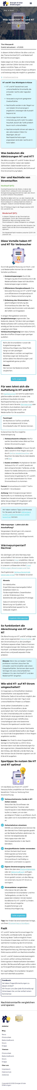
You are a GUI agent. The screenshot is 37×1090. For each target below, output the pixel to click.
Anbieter (5, 1026)
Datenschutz (6, 1072)
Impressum (6, 1069)
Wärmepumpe (26, 404)
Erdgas (4, 1046)
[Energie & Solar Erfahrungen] (6, 3)
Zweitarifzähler (26, 639)
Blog (5, 10)
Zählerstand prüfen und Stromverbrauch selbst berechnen (17, 514)
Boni (10, 459)
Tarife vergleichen (18, 379)
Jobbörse (5, 1075)
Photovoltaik (6, 1037)
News (4, 1034)
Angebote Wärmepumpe (18, 618)
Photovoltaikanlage (27, 869)
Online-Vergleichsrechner (20, 453)
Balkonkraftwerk (17, 872)
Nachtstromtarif (10, 394)
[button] (31, 3)
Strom (12, 10)
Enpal (16, 560)
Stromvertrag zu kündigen (19, 923)
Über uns (5, 1065)
